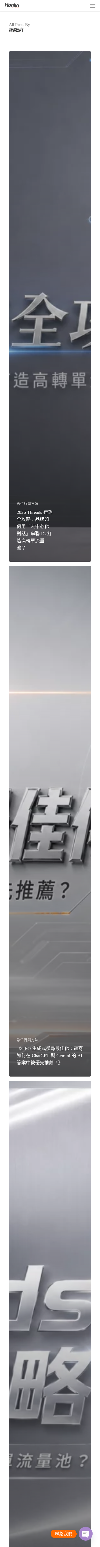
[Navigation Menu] (92, 5)
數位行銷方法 (27, 504)
